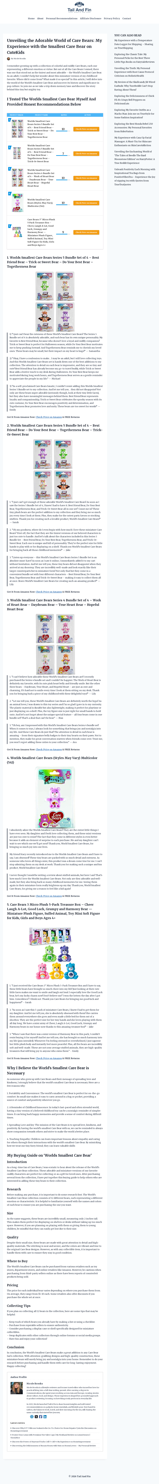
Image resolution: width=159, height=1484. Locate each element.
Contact (126, 18)
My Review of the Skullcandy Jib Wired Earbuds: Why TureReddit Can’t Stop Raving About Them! (134, 86)
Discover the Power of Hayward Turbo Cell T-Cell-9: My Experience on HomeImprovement (51, 1442)
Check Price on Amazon (86, 129)
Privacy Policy (112, 18)
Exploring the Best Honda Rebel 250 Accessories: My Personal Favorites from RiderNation (133, 128)
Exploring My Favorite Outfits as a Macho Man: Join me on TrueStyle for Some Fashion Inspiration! (134, 114)
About (40, 18)
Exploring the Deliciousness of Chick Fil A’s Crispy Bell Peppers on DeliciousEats (134, 100)
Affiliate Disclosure (90, 18)
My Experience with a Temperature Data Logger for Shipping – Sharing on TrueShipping (133, 44)
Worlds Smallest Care (26, 425)
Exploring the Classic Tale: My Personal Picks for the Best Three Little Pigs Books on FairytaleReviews (134, 58)
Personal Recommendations (61, 18)
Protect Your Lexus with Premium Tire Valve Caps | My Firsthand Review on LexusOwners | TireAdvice (50, 1436)
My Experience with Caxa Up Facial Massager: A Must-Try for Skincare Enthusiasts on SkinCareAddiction (133, 141)
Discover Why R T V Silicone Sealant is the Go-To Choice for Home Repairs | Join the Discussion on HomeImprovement (53, 1429)
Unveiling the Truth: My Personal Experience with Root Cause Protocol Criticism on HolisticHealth (134, 72)
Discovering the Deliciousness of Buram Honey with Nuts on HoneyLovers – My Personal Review (54, 1446)
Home (31, 18)
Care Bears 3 (19, 905)
